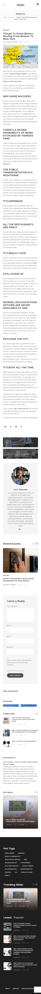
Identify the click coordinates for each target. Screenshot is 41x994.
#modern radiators (26, 869)
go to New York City (21, 408)
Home (5, 17)
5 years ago (14, 42)
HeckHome (10, 758)
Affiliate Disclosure (29, 988)
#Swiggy (7, 875)
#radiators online (26, 872)
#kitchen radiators (11, 869)
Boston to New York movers (12, 81)
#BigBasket (21, 853)
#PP (16, 872)
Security (16, 440)
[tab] (7, 917)
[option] (20, 566)
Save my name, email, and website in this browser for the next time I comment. (19, 663)
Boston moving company (18, 74)
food (35, 263)
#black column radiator (12, 856)
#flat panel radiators (11, 866)
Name (9, 625)
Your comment (12, 606)
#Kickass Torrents (27, 866)
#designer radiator (11, 862)
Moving (12, 17)
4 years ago (13, 584)
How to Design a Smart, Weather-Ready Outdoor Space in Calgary (20, 763)
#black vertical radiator (12, 859)
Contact (16, 988)
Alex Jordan (6, 584)
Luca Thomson (7, 42)
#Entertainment (25, 862)
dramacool (6, 164)
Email (9, 636)
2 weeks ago (16, 930)
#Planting (8, 872)
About (7, 988)
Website (10, 647)
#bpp (25, 859)
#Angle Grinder (9, 853)
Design (26, 452)
